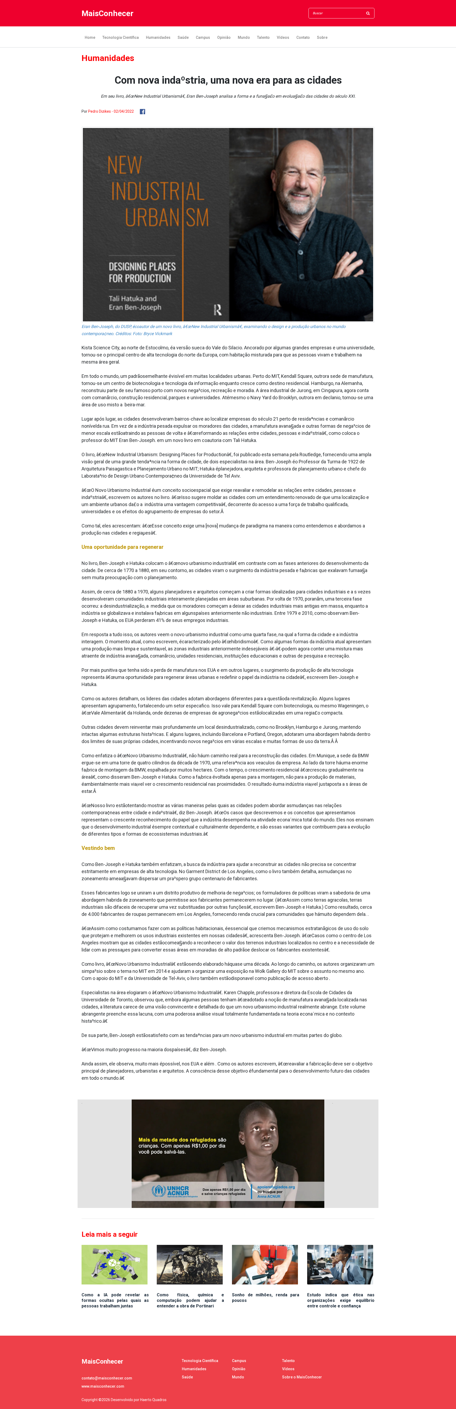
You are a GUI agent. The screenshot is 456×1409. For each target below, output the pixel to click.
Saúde (183, 37)
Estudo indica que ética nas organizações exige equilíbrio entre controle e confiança (340, 1300)
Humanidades (158, 37)
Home (90, 37)
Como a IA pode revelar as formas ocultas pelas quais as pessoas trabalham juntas (115, 1300)
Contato (303, 37)
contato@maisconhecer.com (107, 1378)
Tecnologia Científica (120, 37)
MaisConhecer (108, 13)
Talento (263, 37)
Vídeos (283, 37)
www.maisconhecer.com (103, 1386)
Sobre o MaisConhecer (302, 1377)
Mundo (244, 37)
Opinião (224, 37)
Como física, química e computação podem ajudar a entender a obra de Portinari (190, 1300)
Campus (203, 37)
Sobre (322, 37)
